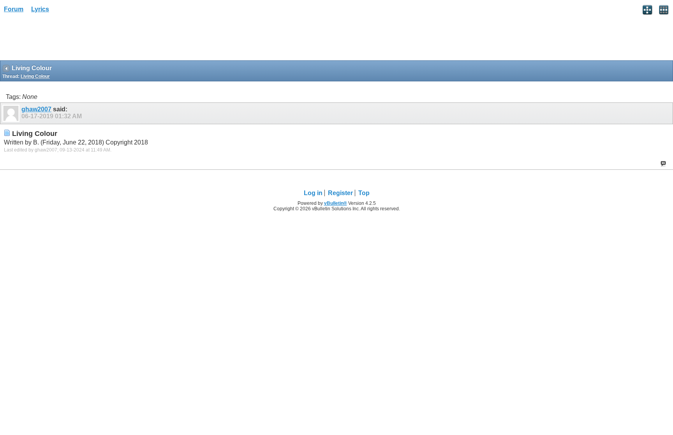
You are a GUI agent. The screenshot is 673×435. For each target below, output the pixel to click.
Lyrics (40, 9)
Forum (13, 9)
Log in (313, 193)
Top (364, 193)
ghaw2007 (36, 109)
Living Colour (35, 76)
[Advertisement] (62, 39)
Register (340, 193)
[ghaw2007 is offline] (11, 113)
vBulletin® (335, 203)
